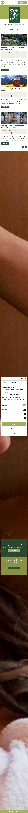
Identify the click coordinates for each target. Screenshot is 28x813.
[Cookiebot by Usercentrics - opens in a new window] (20, 379)
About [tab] (22, 382)
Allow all (14, 424)
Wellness (21, 24)
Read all (5, 70)
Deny (14, 433)
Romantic (10, 24)
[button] (23, 147)
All (5, 24)
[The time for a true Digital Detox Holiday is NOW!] (14, 40)
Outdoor (15, 24)
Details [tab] (14, 382)
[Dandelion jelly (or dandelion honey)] (14, 81)
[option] (14, 91)
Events (10, 27)
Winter (16, 29)
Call (18, 811)
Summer (23, 27)
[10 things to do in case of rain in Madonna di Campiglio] (14, 118)
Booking (22, 2)
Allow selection (14, 428)
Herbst (11, 29)
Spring (19, 27)
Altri (15, 27)
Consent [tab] (5, 382)
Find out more (14, 550)
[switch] (24, 410)
